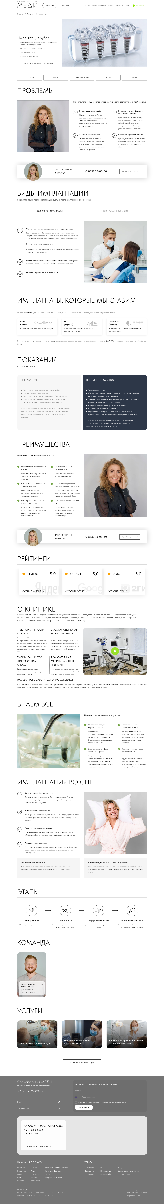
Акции (33, 1171)
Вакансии (34, 1177)
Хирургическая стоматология (128, 1168)
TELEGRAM (23, 1108)
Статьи (47, 1174)
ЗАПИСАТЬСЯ (84, 1107)
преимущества (82, 78)
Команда (20, 1174)
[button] (38, 63)
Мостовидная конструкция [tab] (114, 211)
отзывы (110, 5)
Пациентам (21, 1171)
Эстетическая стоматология (128, 1171)
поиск (126, 5)
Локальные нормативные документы (58, 1167)
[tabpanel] (82, 254)
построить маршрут (36, 1146)
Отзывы (34, 1167)
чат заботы (141, 6)
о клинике (96, 5)
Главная (20, 14)
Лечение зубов (105, 1174)
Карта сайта (35, 1181)
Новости (20, 1181)
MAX (19, 1102)
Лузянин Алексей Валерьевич (28, 985)
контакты (119, 5)
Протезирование (106, 1168)
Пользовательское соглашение (135, 1192)
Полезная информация (53, 1171)
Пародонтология (124, 1174)
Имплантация (89, 1167)
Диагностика (89, 1171)
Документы (35, 1174)
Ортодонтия (89, 1174)
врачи (134, 78)
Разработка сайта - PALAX (136, 1196)
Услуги (30, 14)
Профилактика (105, 1171)
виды (55, 78)
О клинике (21, 1167)
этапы (108, 78)
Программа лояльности (53, 1177)
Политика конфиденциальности (135, 1190)
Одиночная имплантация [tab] (50, 211)
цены (103, 5)
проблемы (29, 78)
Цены (19, 1177)
